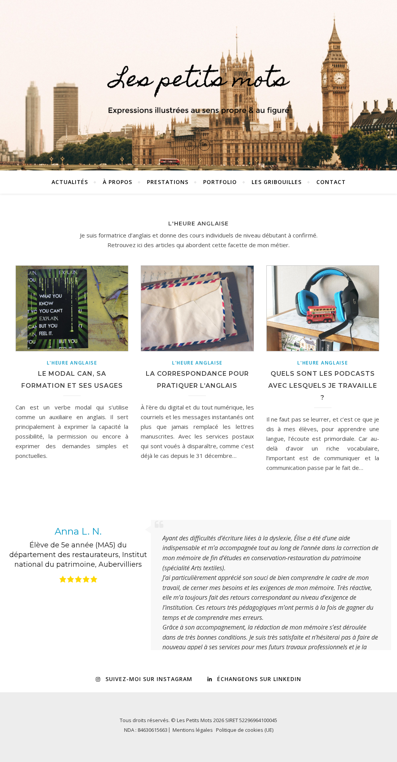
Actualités (70, 182)
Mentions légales (193, 749)
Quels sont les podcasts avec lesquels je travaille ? (322, 385)
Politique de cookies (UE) (244, 749)
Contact (331, 182)
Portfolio (220, 182)
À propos (117, 182)
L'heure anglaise (72, 362)
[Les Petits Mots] (198, 85)
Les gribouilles (277, 182)
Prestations (167, 182)
